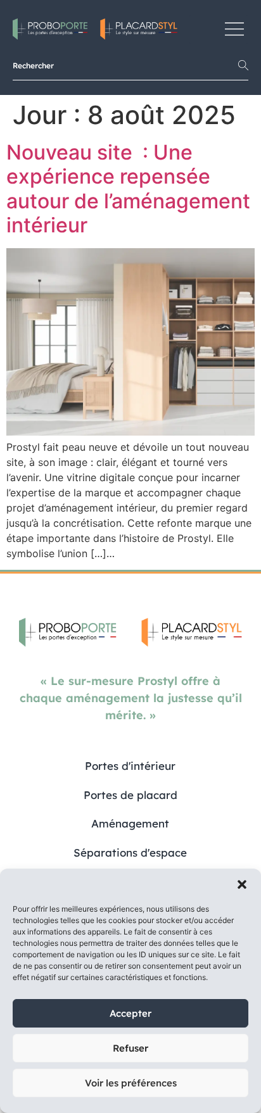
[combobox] (125, 66)
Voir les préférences (131, 1083)
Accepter (130, 1013)
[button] (242, 884)
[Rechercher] (243, 64)
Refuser (130, 1048)
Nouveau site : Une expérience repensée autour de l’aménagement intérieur (128, 188)
